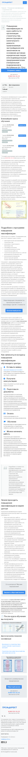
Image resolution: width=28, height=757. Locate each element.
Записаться (22, 125)
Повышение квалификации (16, 8)
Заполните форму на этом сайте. (13, 370)
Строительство (7, 9)
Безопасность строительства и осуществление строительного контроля (11, 646)
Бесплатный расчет (14, 310)
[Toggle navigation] (25, 2)
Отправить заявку (14, 70)
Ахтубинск (12, 737)
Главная (3, 8)
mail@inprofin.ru (5, 739)
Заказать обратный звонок (14, 592)
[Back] (3, 27)
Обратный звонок (14, 687)
